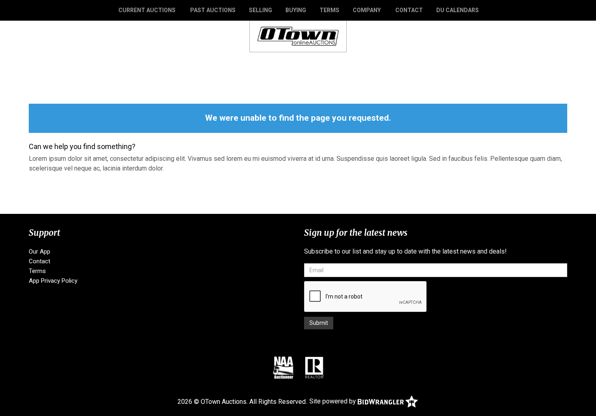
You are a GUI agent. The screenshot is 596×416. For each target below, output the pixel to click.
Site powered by (333, 401)
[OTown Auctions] (298, 36)
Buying (295, 10)
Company (367, 10)
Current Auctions (147, 10)
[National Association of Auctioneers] (283, 367)
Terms (329, 10)
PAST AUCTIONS (213, 10)
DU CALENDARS (457, 10)
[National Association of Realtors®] (314, 367)
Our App (39, 251)
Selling (260, 10)
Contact (409, 10)
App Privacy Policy (53, 280)
